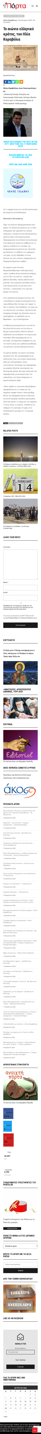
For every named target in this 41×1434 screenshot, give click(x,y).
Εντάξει (3, 1433)
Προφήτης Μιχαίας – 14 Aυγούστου (16, 892)
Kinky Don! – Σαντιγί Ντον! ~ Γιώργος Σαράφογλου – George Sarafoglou (16, 824)
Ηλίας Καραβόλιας (10, 20)
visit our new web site (20, 164)
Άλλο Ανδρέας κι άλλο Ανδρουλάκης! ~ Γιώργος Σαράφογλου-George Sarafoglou (20, 1053)
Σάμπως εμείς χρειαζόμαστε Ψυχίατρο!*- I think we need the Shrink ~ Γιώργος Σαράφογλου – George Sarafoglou (20, 943)
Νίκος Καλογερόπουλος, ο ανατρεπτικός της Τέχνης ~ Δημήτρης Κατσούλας (18, 1003)
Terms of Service (27, 618)
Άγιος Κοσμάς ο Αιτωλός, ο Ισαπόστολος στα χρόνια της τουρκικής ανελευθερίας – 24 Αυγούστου (19, 813)
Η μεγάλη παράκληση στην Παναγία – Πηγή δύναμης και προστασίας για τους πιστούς (18, 901)
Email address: (20, 1348)
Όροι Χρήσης (21, 1360)
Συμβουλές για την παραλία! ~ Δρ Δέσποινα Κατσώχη (18, 992)
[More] (21, 81)
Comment (6, 547)
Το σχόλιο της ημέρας (14, 16)
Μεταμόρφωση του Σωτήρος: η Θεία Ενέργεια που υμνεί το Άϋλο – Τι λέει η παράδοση (19, 1043)
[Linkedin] (9, 81)
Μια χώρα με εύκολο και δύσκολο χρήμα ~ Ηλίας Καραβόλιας (20, 911)
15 (30, 1401)
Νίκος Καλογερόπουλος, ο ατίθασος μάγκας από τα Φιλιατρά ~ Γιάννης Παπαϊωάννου (20, 854)
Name (5, 582)
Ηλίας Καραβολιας (15, 423)
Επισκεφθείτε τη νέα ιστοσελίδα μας (20, 156)
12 (16, 1401)
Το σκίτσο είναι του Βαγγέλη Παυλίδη (18, 761)
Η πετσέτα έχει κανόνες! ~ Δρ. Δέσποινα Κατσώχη (17, 834)
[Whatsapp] (17, 81)
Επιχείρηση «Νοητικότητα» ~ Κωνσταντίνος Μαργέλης (18, 864)
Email (5, 592)
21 (25, 1405)
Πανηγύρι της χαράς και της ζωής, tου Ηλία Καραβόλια (18, 1033)
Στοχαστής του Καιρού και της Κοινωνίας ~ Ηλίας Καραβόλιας (18, 844)
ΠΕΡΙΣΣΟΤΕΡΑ (12, 1228)
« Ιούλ (5, 1417)
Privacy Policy (13, 618)
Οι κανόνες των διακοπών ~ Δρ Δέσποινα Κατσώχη (17, 972)
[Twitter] (13, 81)
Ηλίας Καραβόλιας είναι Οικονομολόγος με (20, 89)
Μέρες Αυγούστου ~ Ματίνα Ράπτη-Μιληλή (18, 953)
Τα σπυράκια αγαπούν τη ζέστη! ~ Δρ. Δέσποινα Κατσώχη (20, 982)
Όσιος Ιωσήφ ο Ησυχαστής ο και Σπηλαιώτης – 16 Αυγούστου (20, 874)
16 (35, 1401)
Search (20, 1271)
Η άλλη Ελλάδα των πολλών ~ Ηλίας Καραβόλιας (20, 1024)
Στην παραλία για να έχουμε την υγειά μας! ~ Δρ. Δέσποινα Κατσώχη (20, 931)
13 (20, 1401)
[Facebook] (5, 81)
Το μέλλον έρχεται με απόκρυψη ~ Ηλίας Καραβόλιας (17, 921)
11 (11, 1401)
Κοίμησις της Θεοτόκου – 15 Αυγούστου (17, 884)
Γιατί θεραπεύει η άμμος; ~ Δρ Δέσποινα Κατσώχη (17, 962)
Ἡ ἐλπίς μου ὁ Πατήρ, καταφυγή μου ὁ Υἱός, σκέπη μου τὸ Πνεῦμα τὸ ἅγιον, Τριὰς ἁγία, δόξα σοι (19, 653)
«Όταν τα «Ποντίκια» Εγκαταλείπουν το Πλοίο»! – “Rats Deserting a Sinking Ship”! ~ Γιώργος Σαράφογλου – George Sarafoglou (20, 1014)
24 (6, 1408)
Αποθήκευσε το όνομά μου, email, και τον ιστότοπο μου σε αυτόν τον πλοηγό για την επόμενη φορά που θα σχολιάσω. (18, 607)
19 (16, 1405)
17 (6, 1405)
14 (25, 1401)
